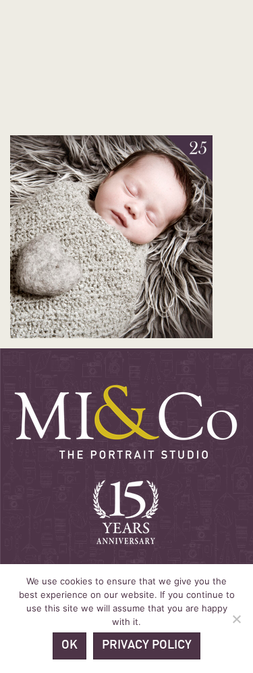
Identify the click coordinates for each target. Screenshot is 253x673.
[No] (236, 619)
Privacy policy (147, 645)
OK (69, 645)
